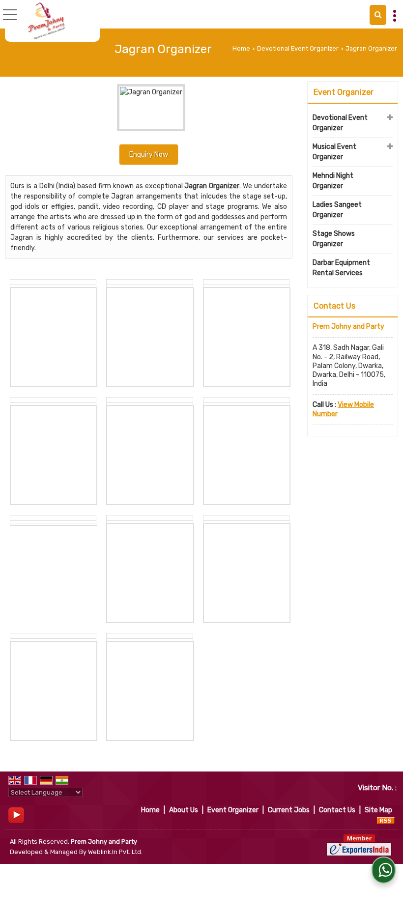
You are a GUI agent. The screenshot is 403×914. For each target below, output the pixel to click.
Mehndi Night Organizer (333, 180)
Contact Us (337, 810)
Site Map (378, 810)
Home (241, 48)
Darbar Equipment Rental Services (341, 267)
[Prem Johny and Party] (46, 20)
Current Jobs (289, 810)
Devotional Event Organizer (298, 48)
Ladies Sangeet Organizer (337, 209)
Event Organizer (344, 92)
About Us (183, 810)
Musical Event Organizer (334, 152)
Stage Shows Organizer (334, 238)
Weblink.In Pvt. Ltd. (115, 852)
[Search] (378, 15)
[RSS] (386, 820)
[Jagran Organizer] (148, 109)
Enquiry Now (148, 154)
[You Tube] (16, 815)
